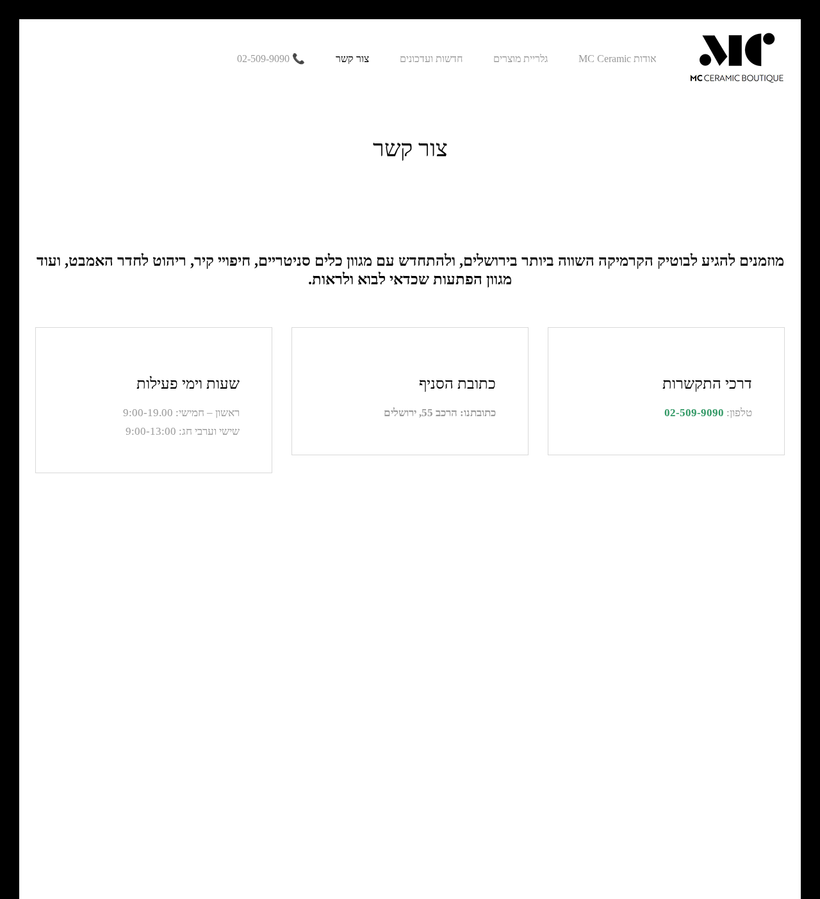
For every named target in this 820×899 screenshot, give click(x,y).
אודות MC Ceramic (617, 59)
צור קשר (352, 59)
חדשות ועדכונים (431, 59)
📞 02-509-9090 (271, 59)
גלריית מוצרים (520, 59)
